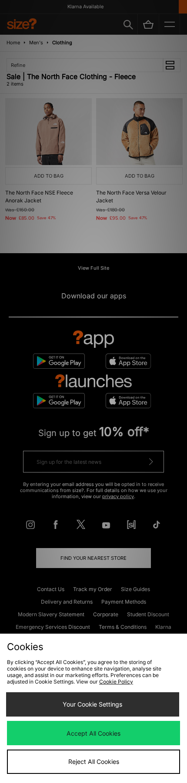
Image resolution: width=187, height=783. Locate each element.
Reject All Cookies (93, 761)
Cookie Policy (116, 681)
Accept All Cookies (93, 733)
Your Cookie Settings (92, 704)
